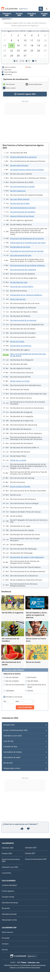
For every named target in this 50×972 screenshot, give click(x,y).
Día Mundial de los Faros (20, 247)
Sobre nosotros (7, 932)
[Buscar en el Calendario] (41, 9)
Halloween (10, 690)
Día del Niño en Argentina (20, 345)
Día (5, 701)
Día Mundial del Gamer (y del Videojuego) (27, 557)
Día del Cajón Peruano (19, 165)
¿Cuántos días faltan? (13, 670)
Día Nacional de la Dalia (19, 203)
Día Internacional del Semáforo (22, 212)
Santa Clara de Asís (18, 299)
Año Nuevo (31, 677)
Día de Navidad (12, 677)
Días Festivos (10, 84)
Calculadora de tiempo (12, 752)
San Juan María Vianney (19, 199)
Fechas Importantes (35, 84)
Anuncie (5, 949)
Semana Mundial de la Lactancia (23, 157)
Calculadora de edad (11, 757)
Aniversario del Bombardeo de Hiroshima (27, 238)
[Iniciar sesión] (46, 9)
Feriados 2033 (9, 725)
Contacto (5, 944)
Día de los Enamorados (15, 684)
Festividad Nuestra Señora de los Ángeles (27, 169)
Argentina (23, 9)
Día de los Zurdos (17, 341)
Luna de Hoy (8, 741)
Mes (17, 701)
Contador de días (10, 746)
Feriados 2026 (19, 14)
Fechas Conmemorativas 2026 (11, 860)
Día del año (7, 763)
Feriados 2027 (44, 14)
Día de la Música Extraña (20, 486)
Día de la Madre (12, 681)
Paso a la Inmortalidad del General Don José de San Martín (28, 355)
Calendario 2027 (31, 14)
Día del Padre (32, 681)
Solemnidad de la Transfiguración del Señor (28, 242)
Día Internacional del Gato (20, 255)
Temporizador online (11, 768)
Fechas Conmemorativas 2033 (15, 730)
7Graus (23, 962)
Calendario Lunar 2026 (12, 735)
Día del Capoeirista (17, 191)
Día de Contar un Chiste (19, 381)
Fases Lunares (11, 88)
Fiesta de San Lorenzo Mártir (21, 286)
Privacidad (5, 938)
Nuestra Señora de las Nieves (22, 216)
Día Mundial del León (18, 282)
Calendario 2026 (6, 14)
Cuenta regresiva (8, 891)
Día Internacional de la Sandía (22, 186)
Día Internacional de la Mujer (36, 685)
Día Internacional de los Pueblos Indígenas (27, 265)
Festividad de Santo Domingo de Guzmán (27, 251)
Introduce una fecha (14, 697)
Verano (30, 690)
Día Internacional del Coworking (23, 269)
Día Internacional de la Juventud (23, 320)
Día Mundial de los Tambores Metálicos (26, 295)
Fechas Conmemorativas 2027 (36, 859)
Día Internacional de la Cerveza (22, 207)
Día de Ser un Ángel (18, 460)
